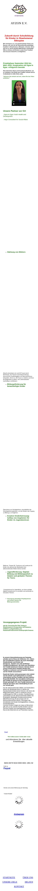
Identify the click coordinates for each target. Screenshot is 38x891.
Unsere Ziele (9, 882)
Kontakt (19, 886)
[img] (19, 9)
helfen (29, 882)
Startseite (19, 16)
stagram (19, 814)
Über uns (28, 877)
